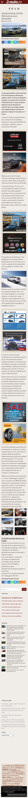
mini (12, 777)
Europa (21, 772)
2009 (3, 766)
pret (10, 779)
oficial (20, 777)
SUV (4, 783)
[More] (24, 42)
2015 (8, 768)
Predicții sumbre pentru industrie (12, 601)
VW (17, 785)
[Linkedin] (9, 42)
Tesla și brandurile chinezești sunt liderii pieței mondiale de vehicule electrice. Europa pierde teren (13, 726)
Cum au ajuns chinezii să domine (12, 613)
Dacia (9, 772)
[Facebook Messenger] (15, 42)
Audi (18, 767)
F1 (3, 774)
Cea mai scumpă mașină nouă (11, 607)
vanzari (17, 783)
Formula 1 (20, 773)
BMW (5, 769)
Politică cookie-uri (9, 791)
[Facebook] (3, 42)
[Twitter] (6, 42)
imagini (8, 775)
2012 (17, 765)
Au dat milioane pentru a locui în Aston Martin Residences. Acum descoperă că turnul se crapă (13, 710)
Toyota (12, 783)
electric (15, 772)
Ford (14, 774)
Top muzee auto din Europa (10, 610)
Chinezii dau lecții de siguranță (11, 604)
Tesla (8, 783)
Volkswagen (8, 785)
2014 (4, 768)
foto (4, 775)
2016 (11, 768)
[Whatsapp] (12, 42)
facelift (7, 774)
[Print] (21, 42)
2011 (12, 766)
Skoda (21, 781)
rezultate (6, 781)
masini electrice (14, 775)
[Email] (18, 42)
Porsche (6, 779)
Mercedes (6, 777)
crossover (5, 772)
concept (12, 769)
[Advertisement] (14, 685)
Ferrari (11, 774)
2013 (22, 765)
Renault (20, 779)
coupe (19, 770)
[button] (7, 512)
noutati (15, 777)
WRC (20, 785)
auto (22, 768)
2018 (14, 768)
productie (14, 779)
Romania (15, 781)
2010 (8, 766)
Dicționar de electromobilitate (11, 616)
